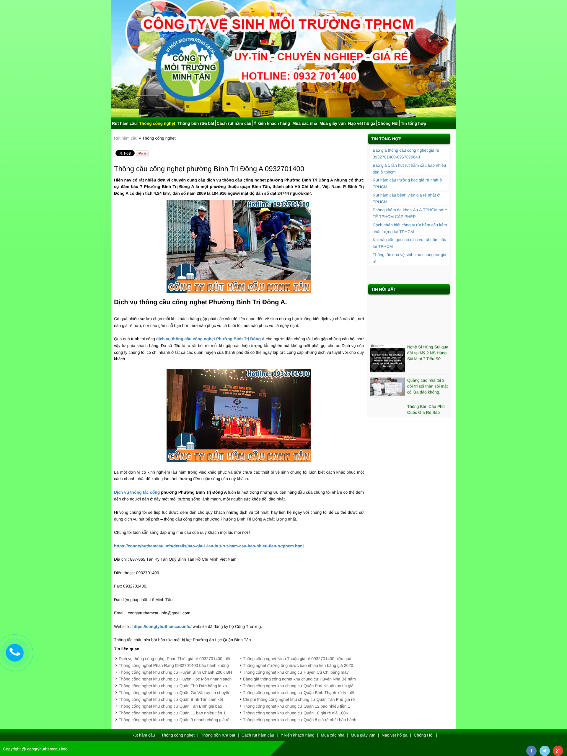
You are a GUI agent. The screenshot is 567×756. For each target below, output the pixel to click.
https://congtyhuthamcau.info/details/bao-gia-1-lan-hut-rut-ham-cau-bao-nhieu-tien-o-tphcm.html (209, 546)
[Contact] (14, 652)
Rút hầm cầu (124, 123)
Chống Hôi (388, 123)
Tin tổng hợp (413, 123)
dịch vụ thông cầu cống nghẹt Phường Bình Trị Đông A (210, 338)
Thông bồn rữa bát (195, 123)
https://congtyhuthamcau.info (161, 626)
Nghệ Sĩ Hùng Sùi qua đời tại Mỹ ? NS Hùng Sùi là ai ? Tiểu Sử (427, 339)
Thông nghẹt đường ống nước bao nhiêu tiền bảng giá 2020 (298, 665)
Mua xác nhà (304, 123)
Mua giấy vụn (333, 123)
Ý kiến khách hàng (272, 123)
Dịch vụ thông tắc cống (137, 492)
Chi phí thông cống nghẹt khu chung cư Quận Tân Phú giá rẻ (299, 699)
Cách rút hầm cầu (234, 123)
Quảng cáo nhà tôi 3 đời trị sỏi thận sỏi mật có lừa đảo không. (427, 373)
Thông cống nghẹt (157, 123)
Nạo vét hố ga (361, 123)
